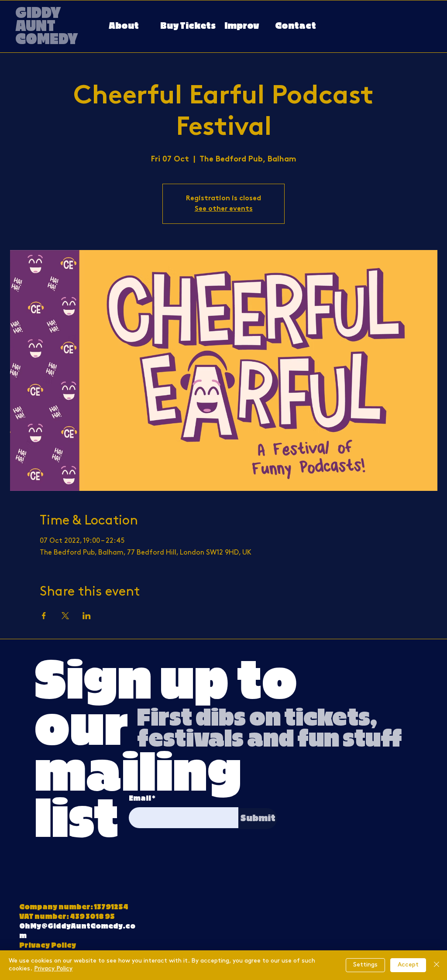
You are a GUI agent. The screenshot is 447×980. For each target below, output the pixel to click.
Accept (408, 965)
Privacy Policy (53, 969)
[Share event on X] (65, 615)
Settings (365, 965)
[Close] (436, 965)
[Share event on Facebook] (44, 615)
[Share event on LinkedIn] (87, 615)
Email (140, 798)
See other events (224, 209)
